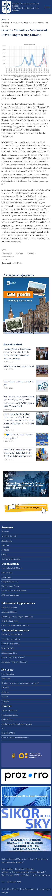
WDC (4, 250)
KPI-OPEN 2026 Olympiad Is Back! (19, 366)
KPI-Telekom (7, 572)
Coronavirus (7, 253)
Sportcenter (6, 577)
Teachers (5, 701)
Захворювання (8, 257)
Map (3, 869)
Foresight (19, 253)
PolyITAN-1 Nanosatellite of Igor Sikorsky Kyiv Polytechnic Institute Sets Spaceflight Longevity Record (18, 453)
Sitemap (10, 869)
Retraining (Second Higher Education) (17, 616)
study (16, 79)
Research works (7, 648)
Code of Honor (7, 719)
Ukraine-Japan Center (10, 586)
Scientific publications (10, 639)
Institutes (5, 545)
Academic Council (8, 536)
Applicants (5, 679)
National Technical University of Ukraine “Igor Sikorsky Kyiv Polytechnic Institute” (25, 7)
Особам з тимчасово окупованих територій (20, 683)
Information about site (24, 869)
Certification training (10, 621)
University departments (10, 559)
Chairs (4, 554)
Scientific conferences (10, 644)
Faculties (5, 550)
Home (3, 20)
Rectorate (5, 532)
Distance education (9, 607)
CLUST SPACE (8, 733)
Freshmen (5, 688)
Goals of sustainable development (15, 738)
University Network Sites (11, 635)
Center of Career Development (13, 591)
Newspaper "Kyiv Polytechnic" (14, 662)
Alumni (4, 697)
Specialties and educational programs (16, 724)
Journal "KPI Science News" (13, 657)
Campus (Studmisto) (9, 582)
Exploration (31, 253)
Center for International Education (15, 625)
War (3, 728)
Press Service (7, 260)
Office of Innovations (10, 595)
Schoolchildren (7, 674)
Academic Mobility (9, 612)
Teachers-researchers (9, 715)
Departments (6, 541)
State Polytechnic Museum (12, 568)
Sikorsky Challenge (9, 710)
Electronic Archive (9, 653)
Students (4, 692)
